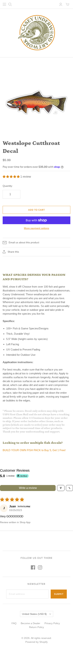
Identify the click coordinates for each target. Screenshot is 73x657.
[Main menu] (4, 4)
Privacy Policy (52, 623)
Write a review (28, 487)
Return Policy (36, 627)
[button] (11, 176)
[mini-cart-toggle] (67, 4)
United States (34, 614)
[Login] (61, 4)
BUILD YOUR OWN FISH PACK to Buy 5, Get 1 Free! (34, 450)
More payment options (36, 228)
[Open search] (10, 4)
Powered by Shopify (36, 641)
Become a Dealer (30, 623)
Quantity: (8, 185)
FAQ (14, 623)
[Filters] (60, 488)
